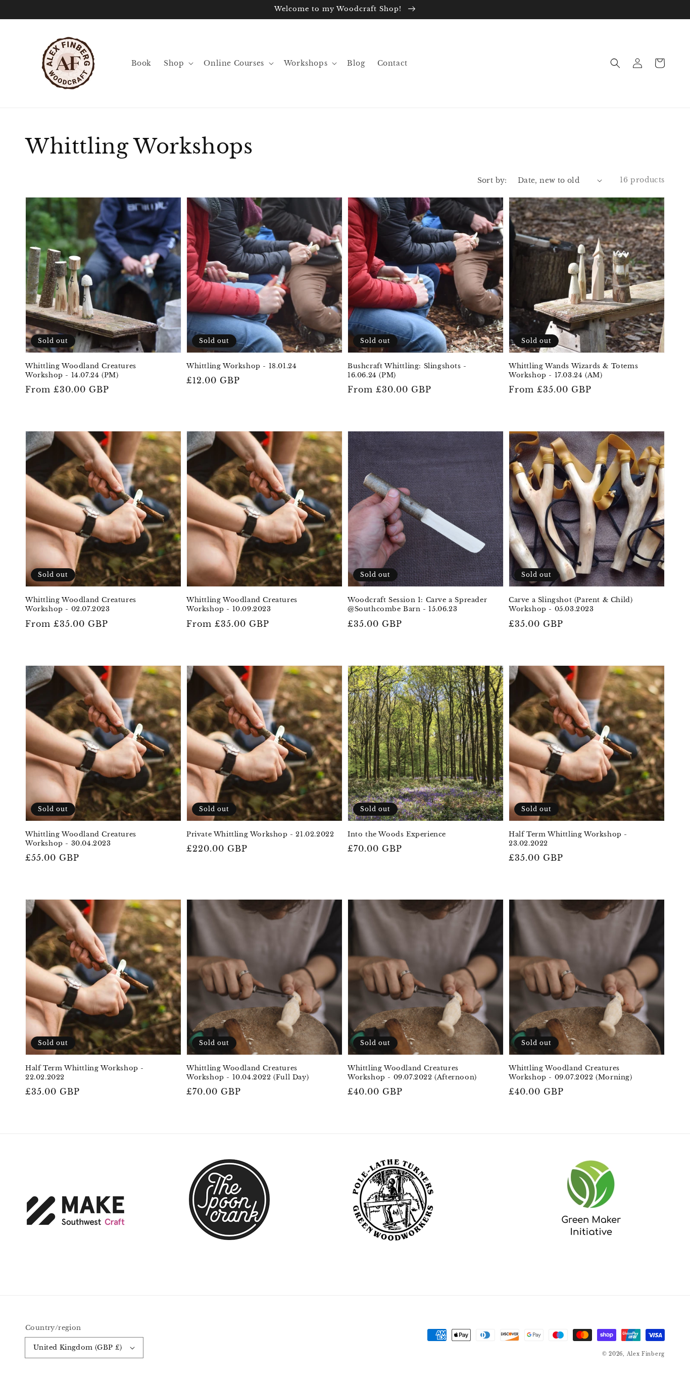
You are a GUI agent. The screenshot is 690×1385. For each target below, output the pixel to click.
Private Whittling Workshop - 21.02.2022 (260, 834)
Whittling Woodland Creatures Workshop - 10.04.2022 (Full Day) (247, 1072)
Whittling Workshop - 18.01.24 (241, 366)
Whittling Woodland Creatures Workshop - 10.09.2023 (242, 604)
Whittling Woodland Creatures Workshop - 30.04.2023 (80, 839)
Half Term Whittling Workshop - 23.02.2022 (568, 839)
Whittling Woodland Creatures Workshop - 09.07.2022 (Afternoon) (412, 1072)
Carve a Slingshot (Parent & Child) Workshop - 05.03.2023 (570, 604)
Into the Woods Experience (397, 834)
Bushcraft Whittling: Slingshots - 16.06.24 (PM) (407, 370)
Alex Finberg (646, 1354)
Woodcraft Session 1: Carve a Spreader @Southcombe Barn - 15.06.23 (417, 604)
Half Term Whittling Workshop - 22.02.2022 (84, 1072)
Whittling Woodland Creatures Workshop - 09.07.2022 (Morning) (570, 1072)
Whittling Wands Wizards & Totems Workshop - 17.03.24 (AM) (573, 370)
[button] (615, 63)
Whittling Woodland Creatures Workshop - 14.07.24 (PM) (80, 370)
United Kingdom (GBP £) (77, 1347)
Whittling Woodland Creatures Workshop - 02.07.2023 (80, 604)
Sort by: (492, 180)
